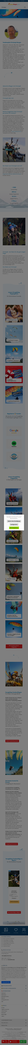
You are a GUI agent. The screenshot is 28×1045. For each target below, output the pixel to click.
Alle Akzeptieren (14, 528)
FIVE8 (8, 1038)
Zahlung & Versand (5, 996)
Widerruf (3, 998)
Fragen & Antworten (5, 1009)
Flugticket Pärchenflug (18, 1028)
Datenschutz (3, 994)
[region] (14, 887)
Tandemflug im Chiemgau (15, 1035)
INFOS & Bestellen (14, 901)
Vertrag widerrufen (5, 999)
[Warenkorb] (24, 7)
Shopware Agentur (21, 1038)
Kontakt (22, 0)
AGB (2, 1001)
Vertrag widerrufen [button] (6, 982)
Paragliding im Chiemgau (6, 932)
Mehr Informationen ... (14, 518)
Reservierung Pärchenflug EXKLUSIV (14, 1029)
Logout (2, 1016)
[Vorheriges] (8, 887)
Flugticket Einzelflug (9, 1028)
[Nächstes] (20, 887)
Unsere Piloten (4, 1011)
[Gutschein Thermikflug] (13, 879)
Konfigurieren (14, 524)
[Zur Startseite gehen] (14, 4)
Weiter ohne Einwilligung (14, 521)
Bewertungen (3, 1014)
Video (8, 0)
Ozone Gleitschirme (16, 131)
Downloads (3, 1012)
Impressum (3, 993)
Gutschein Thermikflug (14, 891)
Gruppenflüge (24, 932)
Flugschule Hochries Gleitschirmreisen (12, 174)
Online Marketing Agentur (13, 1038)
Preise (5, 0)
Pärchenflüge (16, 932)
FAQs (12, 0)
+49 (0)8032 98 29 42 (6, 955)
